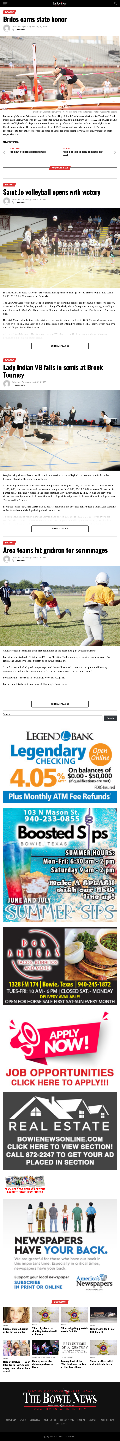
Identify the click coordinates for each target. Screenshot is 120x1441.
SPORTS (23, 1419)
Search (6, 714)
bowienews (20, 29)
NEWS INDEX (11, 1419)
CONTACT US (61, 1423)
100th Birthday (107, 1419)
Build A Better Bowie (86, 1419)
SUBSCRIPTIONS (67, 1419)
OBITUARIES (35, 1419)
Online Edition (49, 1419)
